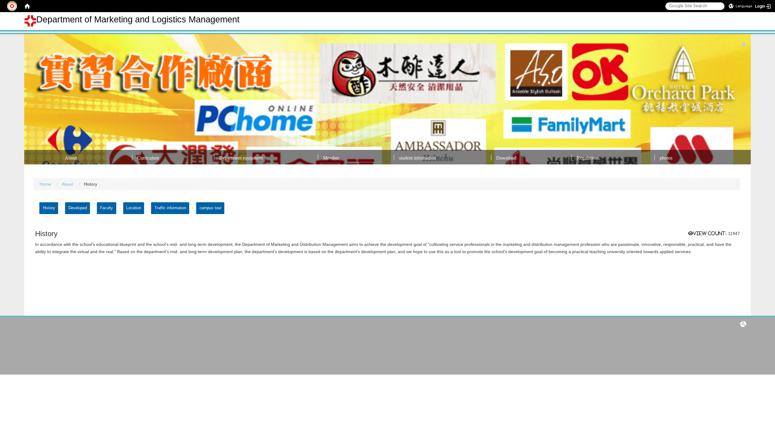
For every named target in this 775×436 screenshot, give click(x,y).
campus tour (210, 208)
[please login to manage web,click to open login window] (12, 6)
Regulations (588, 157)
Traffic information (170, 208)
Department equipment (241, 157)
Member (331, 157)
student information (417, 157)
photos (666, 157)
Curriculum (148, 157)
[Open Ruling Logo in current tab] (743, 323)
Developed (77, 208)
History (49, 208)
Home (45, 184)
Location (133, 208)
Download (506, 157)
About (71, 157)
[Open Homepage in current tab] (27, 6)
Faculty (106, 208)
